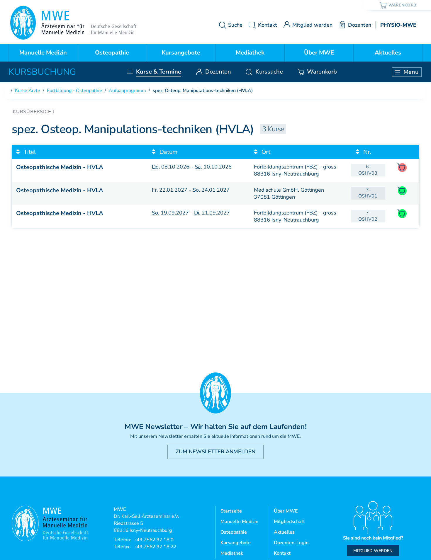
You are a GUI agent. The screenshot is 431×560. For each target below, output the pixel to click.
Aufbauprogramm (127, 90)
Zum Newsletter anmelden (215, 451)
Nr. (366, 152)
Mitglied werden (312, 24)
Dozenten (359, 24)
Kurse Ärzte (27, 90)
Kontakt (267, 24)
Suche (235, 24)
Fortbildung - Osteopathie (74, 90)
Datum (167, 152)
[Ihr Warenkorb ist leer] (398, 5)
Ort (265, 152)
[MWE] (73, 23)
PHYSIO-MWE (398, 25)
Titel (29, 152)
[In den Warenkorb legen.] (402, 190)
